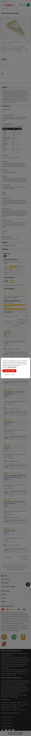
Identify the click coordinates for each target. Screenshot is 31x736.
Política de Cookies (12, 367)
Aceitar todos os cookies (9, 370)
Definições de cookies (9, 374)
